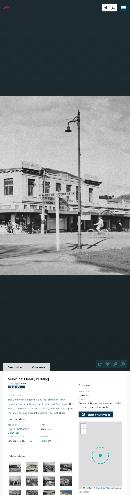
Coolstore (45, 440)
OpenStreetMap (102, 487)
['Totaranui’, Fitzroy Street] (49, 481)
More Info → (16, 387)
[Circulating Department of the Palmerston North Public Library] (66, 481)
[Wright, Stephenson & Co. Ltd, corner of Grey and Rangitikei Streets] (15, 481)
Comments (38, 367)
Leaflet (88, 487)
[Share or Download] (100, 364)
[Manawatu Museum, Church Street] (32, 481)
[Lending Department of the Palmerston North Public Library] (49, 467)
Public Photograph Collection (18, 430)
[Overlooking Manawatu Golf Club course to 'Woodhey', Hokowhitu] (15, 467)
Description (15, 367)
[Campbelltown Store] (32, 467)
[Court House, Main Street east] (66, 467)
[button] (100, 455)
